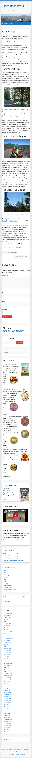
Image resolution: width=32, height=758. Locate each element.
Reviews (6, 583)
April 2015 (6, 669)
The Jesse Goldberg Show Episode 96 (13, 560)
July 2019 (6, 627)
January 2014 (7, 692)
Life (3, 38)
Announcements (8, 573)
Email (4, 301)
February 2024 (7, 617)
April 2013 (6, 711)
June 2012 (6, 732)
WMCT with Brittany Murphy (10, 556)
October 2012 (7, 723)
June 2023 (6, 619)
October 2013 (7, 698)
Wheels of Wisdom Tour (10, 589)
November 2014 (8, 675)
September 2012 (8, 725)
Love (5, 581)
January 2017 (7, 648)
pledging (21, 235)
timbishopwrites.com (13, 331)
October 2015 (7, 665)
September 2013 (8, 700)
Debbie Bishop (7, 36)
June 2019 (6, 629)
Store (7, 497)
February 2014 (7, 690)
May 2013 (6, 709)
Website (4, 309)
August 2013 (7, 702)
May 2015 (6, 667)
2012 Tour (6, 570)
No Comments (19, 38)
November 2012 (8, 721)
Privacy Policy (6, 739)
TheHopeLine (13, 221)
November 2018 (8, 632)
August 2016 (7, 654)
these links (21, 539)
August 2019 (7, 625)
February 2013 (7, 715)
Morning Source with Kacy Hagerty (12, 558)
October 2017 (7, 640)
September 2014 (8, 679)
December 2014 (8, 673)
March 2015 (7, 671)
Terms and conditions (20, 754)
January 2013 (7, 717)
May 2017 (6, 646)
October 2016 (7, 650)
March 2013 (7, 713)
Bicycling (25, 36)
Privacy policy (11, 754)
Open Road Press (13, 6)
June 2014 (6, 686)
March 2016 (7, 661)
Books (5, 577)
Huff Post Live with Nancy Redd (11, 554)
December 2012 (8, 719)
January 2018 (7, 636)
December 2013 (8, 694)
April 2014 (6, 688)
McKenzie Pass (8, 247)
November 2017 (8, 638)
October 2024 (7, 615)
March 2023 (7, 621)
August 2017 (7, 642)
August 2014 (7, 682)
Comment (5, 275)
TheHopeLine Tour (9, 38)
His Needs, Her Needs (10, 252)
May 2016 (6, 657)
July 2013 (6, 704)
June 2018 (6, 634)
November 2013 (8, 696)
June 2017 (6, 644)
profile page (8, 601)
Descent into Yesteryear (22, 256)
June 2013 (6, 707)
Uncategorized (7, 587)
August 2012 (7, 727)
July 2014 (6, 684)
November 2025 (8, 613)
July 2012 (6, 729)
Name (4, 292)
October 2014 (7, 677)
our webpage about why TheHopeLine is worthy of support (14, 233)
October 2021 (7, 623)
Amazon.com (6, 395)
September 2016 (8, 652)
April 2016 (6, 659)
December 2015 (8, 663)
